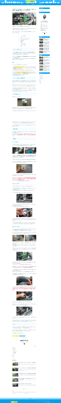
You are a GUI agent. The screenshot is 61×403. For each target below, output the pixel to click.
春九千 (44, 19)
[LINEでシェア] (26, 340)
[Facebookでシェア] (22, 340)
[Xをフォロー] (24, 343)
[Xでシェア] (21, 340)
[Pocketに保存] (25, 340)
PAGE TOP (30, 398)
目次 (23, 35)
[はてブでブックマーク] (23, 340)
